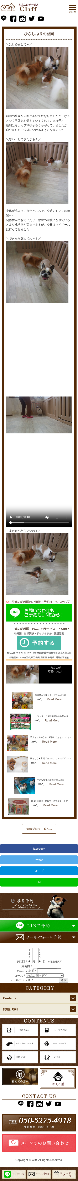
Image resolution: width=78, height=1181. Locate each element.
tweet (39, 859)
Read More (54, 699)
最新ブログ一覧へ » (39, 829)
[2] (30, 954)
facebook (39, 848)
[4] (30, 961)
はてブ (39, 870)
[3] (30, 957)
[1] (30, 950)
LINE (39, 882)
